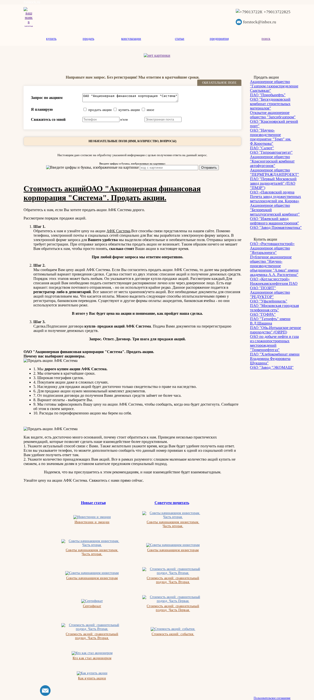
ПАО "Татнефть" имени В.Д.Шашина (270, 321)
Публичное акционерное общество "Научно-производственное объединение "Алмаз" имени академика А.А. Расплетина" (274, 266)
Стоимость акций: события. (173, 634)
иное (150, 110)
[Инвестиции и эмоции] (92, 517)
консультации (131, 39)
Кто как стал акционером (92, 658)
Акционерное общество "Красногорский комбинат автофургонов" (272, 161)
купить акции (129, 110)
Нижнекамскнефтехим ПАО (274, 283)
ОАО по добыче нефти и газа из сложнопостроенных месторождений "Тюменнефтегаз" (274, 343)
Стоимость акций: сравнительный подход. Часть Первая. (173, 608)
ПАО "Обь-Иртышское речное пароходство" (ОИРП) (275, 330)
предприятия (219, 39)
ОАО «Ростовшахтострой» (272, 244)
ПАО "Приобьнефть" (268, 95)
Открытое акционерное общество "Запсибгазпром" (273, 114)
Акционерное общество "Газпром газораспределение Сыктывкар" (274, 86)
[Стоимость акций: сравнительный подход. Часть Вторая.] (173, 571)
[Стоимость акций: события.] (173, 629)
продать (88, 39)
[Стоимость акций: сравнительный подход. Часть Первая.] (173, 599)
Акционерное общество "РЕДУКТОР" (270, 294)
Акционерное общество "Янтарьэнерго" (270, 250)
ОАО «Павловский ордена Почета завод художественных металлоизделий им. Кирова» (275, 196)
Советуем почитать (172, 503)
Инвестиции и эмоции (92, 522)
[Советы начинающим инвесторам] (173, 545)
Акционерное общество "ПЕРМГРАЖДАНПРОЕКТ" (274, 172)
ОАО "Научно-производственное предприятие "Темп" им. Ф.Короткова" (270, 137)
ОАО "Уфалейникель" (268, 301)
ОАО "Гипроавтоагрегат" (271, 152)
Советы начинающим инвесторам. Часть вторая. (173, 524)
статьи (179, 39)
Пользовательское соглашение (272, 698)
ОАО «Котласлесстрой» (270, 279)
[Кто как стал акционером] (92, 653)
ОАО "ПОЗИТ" (263, 288)
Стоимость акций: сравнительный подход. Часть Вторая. (173, 580)
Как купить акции (92, 678)
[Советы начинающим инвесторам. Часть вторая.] (173, 515)
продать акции (100, 110)
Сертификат (92, 606)
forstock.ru (32, 2)
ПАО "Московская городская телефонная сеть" (274, 307)
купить (51, 39)
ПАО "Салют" (262, 148)
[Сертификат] (92, 601)
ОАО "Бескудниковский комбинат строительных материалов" (270, 103)
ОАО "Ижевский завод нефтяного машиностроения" (274, 221)
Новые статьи (93, 503)
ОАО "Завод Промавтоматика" (276, 227)
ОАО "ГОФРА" (263, 314)
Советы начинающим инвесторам (173, 550)
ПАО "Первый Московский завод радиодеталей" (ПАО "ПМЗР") (273, 183)
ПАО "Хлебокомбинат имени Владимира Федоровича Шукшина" (275, 358)
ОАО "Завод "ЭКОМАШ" (272, 367)
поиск (266, 39)
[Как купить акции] (92, 673)
